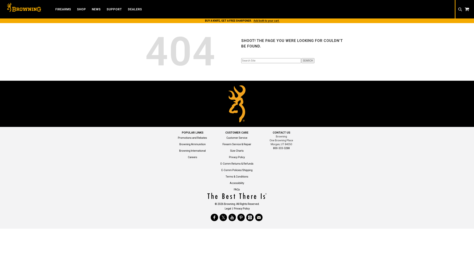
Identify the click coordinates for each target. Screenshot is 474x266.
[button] (63, 9)
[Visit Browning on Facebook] (214, 217)
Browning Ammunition (192, 144)
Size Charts (237, 150)
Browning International (192, 150)
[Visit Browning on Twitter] (223, 217)
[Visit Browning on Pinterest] (241, 217)
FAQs (237, 189)
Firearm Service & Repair (237, 144)
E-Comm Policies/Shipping (237, 170)
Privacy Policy (237, 157)
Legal (228, 208)
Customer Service (236, 137)
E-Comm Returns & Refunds (237, 163)
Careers (192, 157)
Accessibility (237, 183)
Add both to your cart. (266, 20)
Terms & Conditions (237, 176)
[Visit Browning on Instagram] (250, 217)
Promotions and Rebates (192, 137)
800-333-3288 (281, 148)
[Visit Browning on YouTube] (232, 217)
